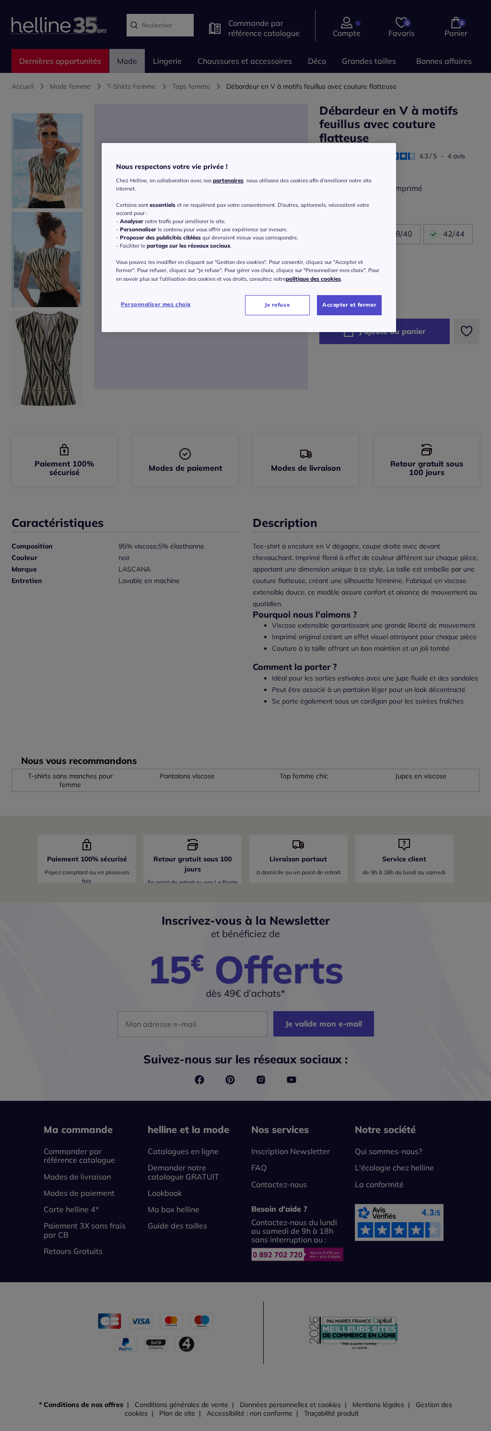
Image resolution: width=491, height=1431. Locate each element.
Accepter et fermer (349, 304)
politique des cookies (313, 278)
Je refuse (277, 304)
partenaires (228, 180)
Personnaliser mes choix (156, 304)
